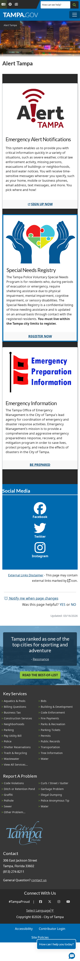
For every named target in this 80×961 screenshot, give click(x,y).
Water (45, 759)
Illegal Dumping (51, 795)
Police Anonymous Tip (55, 800)
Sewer (8, 806)
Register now (40, 336)
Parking (9, 730)
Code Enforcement (53, 712)
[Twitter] (49, 901)
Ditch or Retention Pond (19, 789)
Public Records (50, 741)
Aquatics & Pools (14, 701)
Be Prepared (40, 465)
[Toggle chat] (71, 955)
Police (7, 741)
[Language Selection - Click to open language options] (3, 4)
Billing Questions (15, 707)
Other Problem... (14, 812)
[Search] (74, 5)
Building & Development (57, 707)
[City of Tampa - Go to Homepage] (20, 14)
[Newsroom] (16, 4)
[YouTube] (68, 901)
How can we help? (51, 4)
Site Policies (40, 937)
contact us (39, 880)
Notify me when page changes (33, 598)
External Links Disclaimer (25, 575)
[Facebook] (40, 901)
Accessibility (24, 929)
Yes (62, 604)
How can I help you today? (56, 944)
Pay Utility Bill (13, 736)
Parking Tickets (50, 730)
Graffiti (8, 795)
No (73, 604)
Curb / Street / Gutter (54, 783)
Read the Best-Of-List (40, 675)
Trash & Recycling (15, 753)
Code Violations (14, 783)
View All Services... (16, 764)
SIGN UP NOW (41, 204)
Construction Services (18, 718)
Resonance (41, 659)
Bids (43, 701)
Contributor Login (52, 929)
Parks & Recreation (53, 724)
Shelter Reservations (17, 747)
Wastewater (11, 759)
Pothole (9, 800)
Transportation (50, 747)
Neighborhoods (14, 724)
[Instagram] (58, 901)
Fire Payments (50, 718)
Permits (46, 736)
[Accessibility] (10, 4)
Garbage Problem (52, 789)
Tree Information (52, 753)
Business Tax (12, 712)
